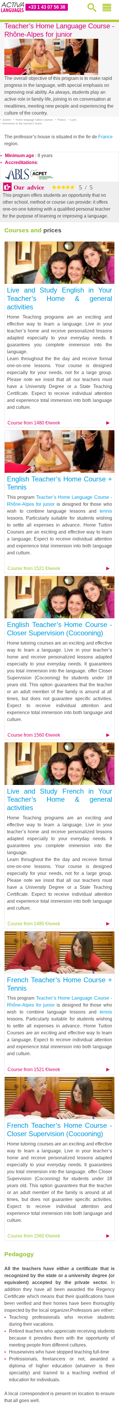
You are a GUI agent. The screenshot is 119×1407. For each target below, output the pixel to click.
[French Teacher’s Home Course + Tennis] (59, 952)
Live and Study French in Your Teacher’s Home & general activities (59, 799)
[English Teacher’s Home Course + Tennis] (59, 451)
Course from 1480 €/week (34, 422)
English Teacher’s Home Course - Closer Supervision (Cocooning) (59, 629)
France (105, 136)
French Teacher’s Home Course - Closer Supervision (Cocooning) (59, 1129)
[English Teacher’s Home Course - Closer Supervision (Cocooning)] (59, 596)
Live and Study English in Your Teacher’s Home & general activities (59, 298)
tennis (106, 511)
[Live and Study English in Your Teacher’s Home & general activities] (59, 262)
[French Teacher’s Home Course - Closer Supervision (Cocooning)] (59, 1097)
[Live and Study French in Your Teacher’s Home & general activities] (59, 763)
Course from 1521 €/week (34, 568)
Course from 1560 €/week (34, 735)
